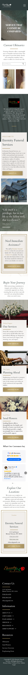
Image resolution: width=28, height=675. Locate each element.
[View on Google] (5, 467)
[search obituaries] (23, 64)
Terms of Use (16, 663)
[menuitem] (14, 612)
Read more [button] (7, 478)
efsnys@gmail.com (14, 542)
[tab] (14, 515)
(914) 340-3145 (14, 539)
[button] (2, 473)
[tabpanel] (14, 534)
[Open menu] (24, 5)
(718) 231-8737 (14, 536)
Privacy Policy (7, 663)
